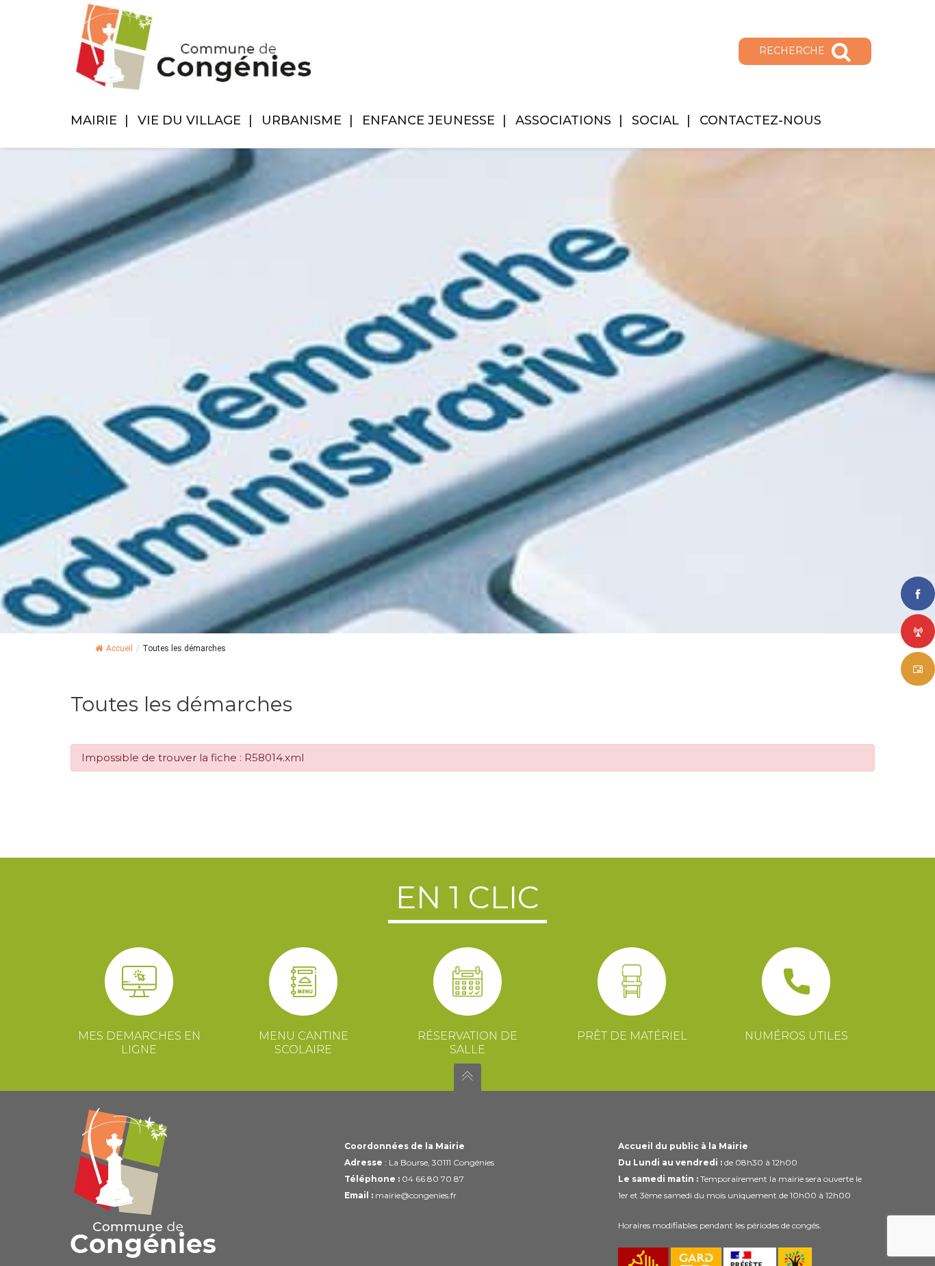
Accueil (119, 648)
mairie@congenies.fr (416, 1195)
